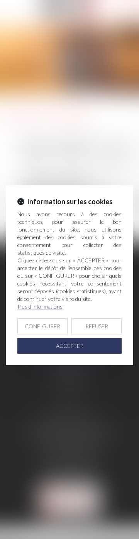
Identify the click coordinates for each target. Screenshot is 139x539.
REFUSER (96, 326)
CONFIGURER (42, 326)
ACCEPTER (69, 346)
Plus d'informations (40, 306)
